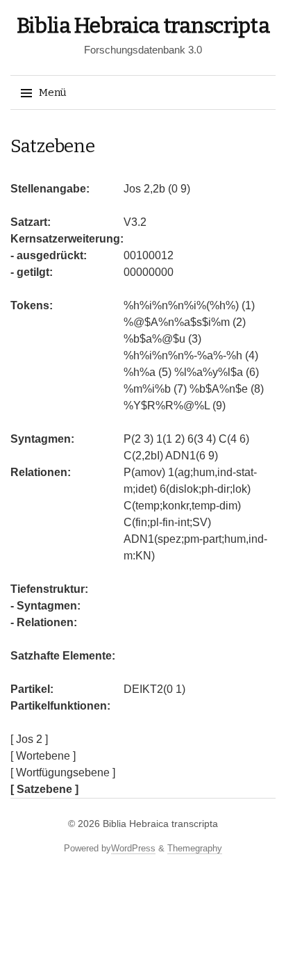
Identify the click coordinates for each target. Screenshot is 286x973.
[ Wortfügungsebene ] (62, 772)
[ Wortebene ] (43, 756)
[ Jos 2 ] (29, 739)
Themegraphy (194, 848)
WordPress (133, 848)
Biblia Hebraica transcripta (143, 25)
